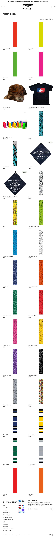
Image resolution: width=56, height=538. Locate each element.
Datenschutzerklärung (8, 519)
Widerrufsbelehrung (7, 517)
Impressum (5, 524)
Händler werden (6, 514)
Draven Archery (9, 534)
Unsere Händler (6, 512)
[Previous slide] (5, 123)
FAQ (4, 505)
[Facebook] (50, 535)
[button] (46, 19)
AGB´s (4, 521)
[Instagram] (52, 535)
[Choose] (25, 44)
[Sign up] (51, 509)
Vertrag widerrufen (7, 530)
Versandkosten (6, 507)
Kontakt (4, 510)
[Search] (4, 6)
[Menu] (1, 6)
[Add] (25, 104)
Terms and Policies (28, 534)
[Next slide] (25, 123)
